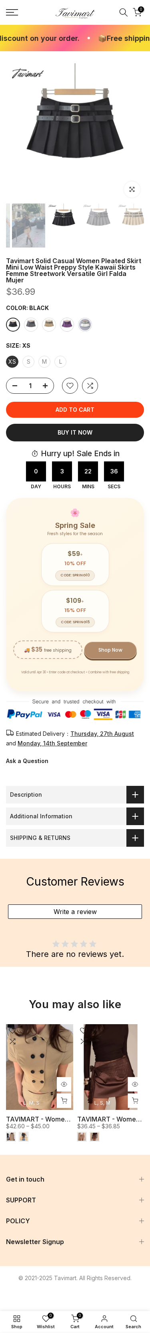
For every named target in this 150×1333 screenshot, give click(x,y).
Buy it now (75, 432)
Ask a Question (27, 760)
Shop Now (110, 649)
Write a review (75, 912)
